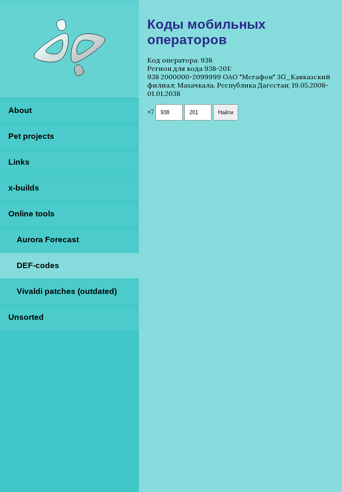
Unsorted (26, 317)
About (20, 110)
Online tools (31, 213)
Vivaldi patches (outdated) (67, 291)
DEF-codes (38, 265)
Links (19, 162)
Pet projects (31, 136)
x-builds (23, 187)
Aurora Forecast (48, 239)
